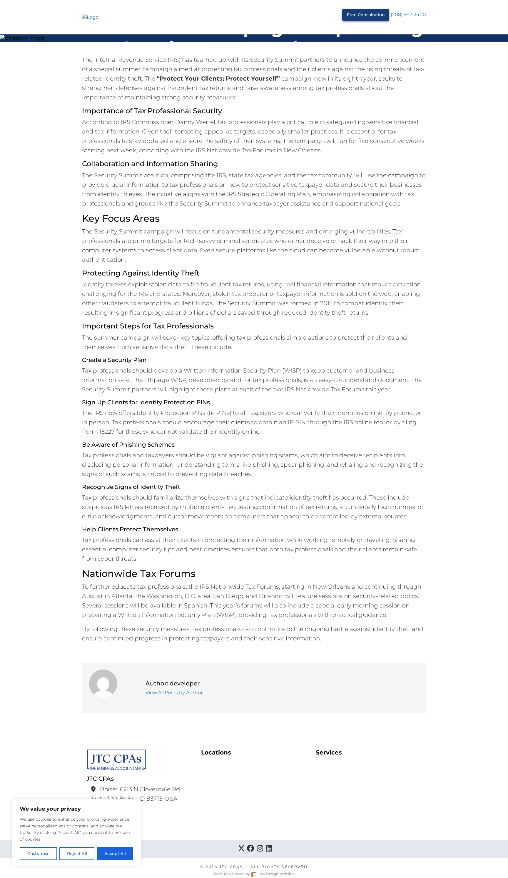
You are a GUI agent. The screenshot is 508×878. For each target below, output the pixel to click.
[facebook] (250, 848)
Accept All (115, 853)
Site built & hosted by (254, 874)
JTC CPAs (231, 866)
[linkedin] (269, 848)
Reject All (77, 853)
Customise (38, 853)
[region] (76, 832)
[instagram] (260, 848)
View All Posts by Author (174, 692)
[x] (241, 848)
